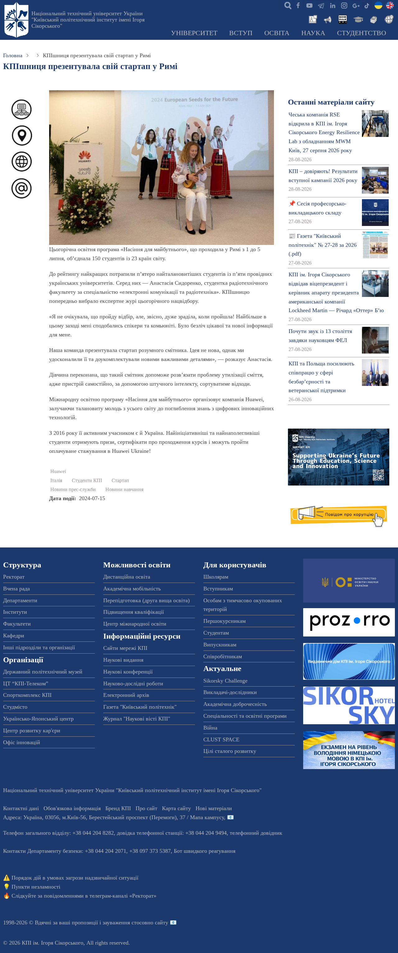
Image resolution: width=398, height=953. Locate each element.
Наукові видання (123, 660)
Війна (210, 728)
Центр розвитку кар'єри (31, 730)
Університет (194, 33)
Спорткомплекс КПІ (27, 695)
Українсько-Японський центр (38, 719)
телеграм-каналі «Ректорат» (123, 896)
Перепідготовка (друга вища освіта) (146, 600)
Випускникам (219, 644)
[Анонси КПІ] (327, 18)
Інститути (15, 612)
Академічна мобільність (132, 588)
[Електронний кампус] (357, 18)
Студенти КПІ (87, 480)
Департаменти (20, 600)
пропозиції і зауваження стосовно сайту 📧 (124, 922)
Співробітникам (222, 656)
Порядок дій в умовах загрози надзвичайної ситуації (75, 878)
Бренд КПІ (118, 808)
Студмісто (15, 707)
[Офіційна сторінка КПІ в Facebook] (298, 5)
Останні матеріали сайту (331, 102)
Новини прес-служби (73, 489)
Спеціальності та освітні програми (245, 716)
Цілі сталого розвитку (229, 751)
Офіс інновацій (21, 742)
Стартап (120, 480)
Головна (12, 55)
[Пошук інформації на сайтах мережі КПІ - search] (286, 5)
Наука (313, 33)
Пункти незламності (36, 887)
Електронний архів (126, 695)
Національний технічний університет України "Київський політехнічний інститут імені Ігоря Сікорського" (88, 19)
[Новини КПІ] (311, 18)
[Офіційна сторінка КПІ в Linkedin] (332, 5)
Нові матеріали (214, 808)
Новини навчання (124, 489)
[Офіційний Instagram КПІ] (344, 5)
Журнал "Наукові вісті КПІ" (136, 719)
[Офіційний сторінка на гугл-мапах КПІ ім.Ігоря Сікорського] (355, 5)
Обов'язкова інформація (72, 808)
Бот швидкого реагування (204, 851)
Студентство (361, 33)
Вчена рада (16, 588)
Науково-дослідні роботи (133, 683)
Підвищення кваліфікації (133, 612)
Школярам (215, 577)
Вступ (240, 33)
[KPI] (390, 5)
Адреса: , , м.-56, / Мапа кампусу (113, 817)
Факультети (17, 624)
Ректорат (14, 577)
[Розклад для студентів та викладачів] (342, 18)
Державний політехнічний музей (42, 672)
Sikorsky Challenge (225, 681)
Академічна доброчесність (235, 704)
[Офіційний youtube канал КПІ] (309, 5)
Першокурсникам (224, 621)
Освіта (276, 33)
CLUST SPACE (221, 739)
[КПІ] (378, 5)
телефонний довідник (256, 833)
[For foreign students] (388, 18)
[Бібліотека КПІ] (372, 18)
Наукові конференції (128, 672)
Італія (56, 480)
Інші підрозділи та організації (39, 647)
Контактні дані (21, 808)
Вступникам (218, 588)
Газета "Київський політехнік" (140, 707)
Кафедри (13, 635)
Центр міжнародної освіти (134, 624)
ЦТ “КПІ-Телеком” (25, 683)
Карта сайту (176, 808)
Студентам (216, 633)
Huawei (58, 471)
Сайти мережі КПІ (125, 648)
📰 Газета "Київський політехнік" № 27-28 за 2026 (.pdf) (323, 245)
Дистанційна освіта (126, 577)
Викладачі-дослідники (230, 692)
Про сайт (146, 808)
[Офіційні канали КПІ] (321, 5)
